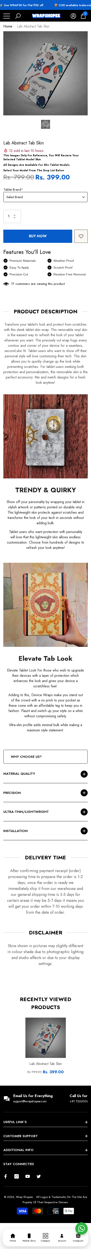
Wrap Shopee (24, 1197)
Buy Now (38, 236)
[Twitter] (38, 1176)
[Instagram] (16, 1176)
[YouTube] (27, 1176)
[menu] (6, 16)
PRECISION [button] (12, 792)
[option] (45, 73)
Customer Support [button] (20, 1136)
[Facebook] (5, 1176)
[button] (18, 16)
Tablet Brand (13, 189)
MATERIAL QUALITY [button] (19, 773)
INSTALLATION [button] (15, 830)
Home (7, 26)
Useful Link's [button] (15, 1122)
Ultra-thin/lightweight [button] (26, 811)
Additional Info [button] (18, 1150)
